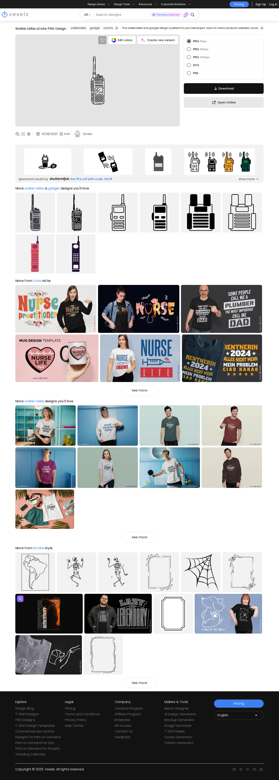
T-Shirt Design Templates (35, 725)
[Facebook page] (240, 769)
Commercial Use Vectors (35, 731)
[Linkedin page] (261, 769)
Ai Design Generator (180, 714)
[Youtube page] (254, 769)
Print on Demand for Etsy (34, 742)
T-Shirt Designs (27, 714)
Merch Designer (176, 708)
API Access (123, 725)
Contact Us (124, 731)
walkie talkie (78, 28)
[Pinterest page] (247, 769)
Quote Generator (178, 737)
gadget (94, 28)
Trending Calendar (30, 754)
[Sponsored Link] (48, 161)
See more (139, 390)
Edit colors (125, 40)
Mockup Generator (179, 720)
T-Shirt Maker (174, 731)
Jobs (37, 280)
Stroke (38, 548)
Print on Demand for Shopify (37, 748)
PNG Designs (25, 720)
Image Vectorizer (178, 725)
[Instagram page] (234, 769)
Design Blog (24, 708)
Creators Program (129, 708)
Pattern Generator (178, 742)
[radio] (189, 41)
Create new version (161, 40)
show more (247, 179)
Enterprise (122, 720)
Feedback (122, 737)
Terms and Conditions (82, 714)
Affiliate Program (128, 714)
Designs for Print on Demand (37, 737)
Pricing (70, 708)
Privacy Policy (75, 720)
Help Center (74, 725)
